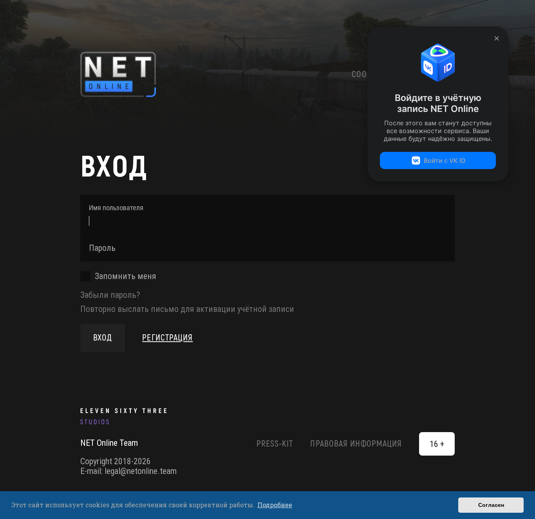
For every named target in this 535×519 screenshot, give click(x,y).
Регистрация (167, 337)
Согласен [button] (491, 505)
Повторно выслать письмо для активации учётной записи (187, 309)
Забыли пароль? (110, 295)
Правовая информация (356, 443)
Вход (102, 337)
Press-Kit (275, 443)
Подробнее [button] (274, 505)
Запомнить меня (125, 276)
